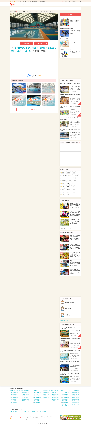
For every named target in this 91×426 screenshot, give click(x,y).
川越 (63, 192)
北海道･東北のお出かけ (15, 390)
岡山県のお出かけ (65, 394)
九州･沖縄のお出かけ (76, 390)
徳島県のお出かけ (65, 405)
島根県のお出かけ (65, 399)
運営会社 (23, 411)
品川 (63, 183)
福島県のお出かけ (14, 402)
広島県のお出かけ (65, 392)
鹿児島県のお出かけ (76, 402)
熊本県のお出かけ (75, 397)
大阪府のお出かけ (55, 392)
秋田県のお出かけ (14, 399)
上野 (73, 186)
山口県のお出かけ (65, 395)
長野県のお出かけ (25, 392)
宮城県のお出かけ (14, 394)
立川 (68, 183)
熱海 (63, 189)
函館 (68, 194)
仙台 (74, 178)
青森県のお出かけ (14, 395)
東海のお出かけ (46, 390)
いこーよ (13, 1)
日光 (75, 180)
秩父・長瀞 (64, 175)
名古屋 (68, 172)
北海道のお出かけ (14, 392)
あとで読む (65, 1)
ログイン (79, 1)
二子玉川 (64, 180)
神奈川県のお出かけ (38, 394)
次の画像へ (40, 43)
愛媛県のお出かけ (65, 400)
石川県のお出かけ (25, 397)
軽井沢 (74, 192)
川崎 (63, 186)
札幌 (70, 180)
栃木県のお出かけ (37, 400)
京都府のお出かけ (55, 394)
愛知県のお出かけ (47, 392)
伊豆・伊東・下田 (66, 178)
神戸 (71, 175)
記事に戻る (34, 109)
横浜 (63, 172)
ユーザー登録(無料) (72, 1)
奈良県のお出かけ (55, 397)
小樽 (63, 194)
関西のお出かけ (54, 390)
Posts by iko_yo (64, 320)
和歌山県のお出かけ (56, 399)
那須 (74, 172)
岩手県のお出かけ (14, 397)
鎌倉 (68, 186)
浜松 (68, 192)
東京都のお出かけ (37, 392)
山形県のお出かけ (14, 400)
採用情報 (32, 411)
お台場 (76, 175)
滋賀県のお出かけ (55, 400)
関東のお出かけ (36, 390)
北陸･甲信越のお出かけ (26, 390)
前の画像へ (27, 43)
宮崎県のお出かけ (75, 400)
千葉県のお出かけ (37, 395)
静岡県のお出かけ (47, 397)
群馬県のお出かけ (37, 399)
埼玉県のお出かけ (37, 397)
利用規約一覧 (43, 411)
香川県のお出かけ (65, 404)
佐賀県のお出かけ (75, 394)
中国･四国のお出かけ (65, 390)
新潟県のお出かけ (25, 395)
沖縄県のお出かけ (75, 404)
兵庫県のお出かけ (55, 395)
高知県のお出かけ (65, 402)
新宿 (73, 183)
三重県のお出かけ (47, 395)
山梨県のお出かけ (25, 394)
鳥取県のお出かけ (65, 397)
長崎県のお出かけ (75, 395)
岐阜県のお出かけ (47, 394)
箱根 (74, 189)
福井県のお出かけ (25, 400)
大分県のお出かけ (75, 399)
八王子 (68, 189)
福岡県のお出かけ (75, 392)
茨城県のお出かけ (37, 402)
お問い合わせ (13, 411)
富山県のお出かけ (25, 399)
